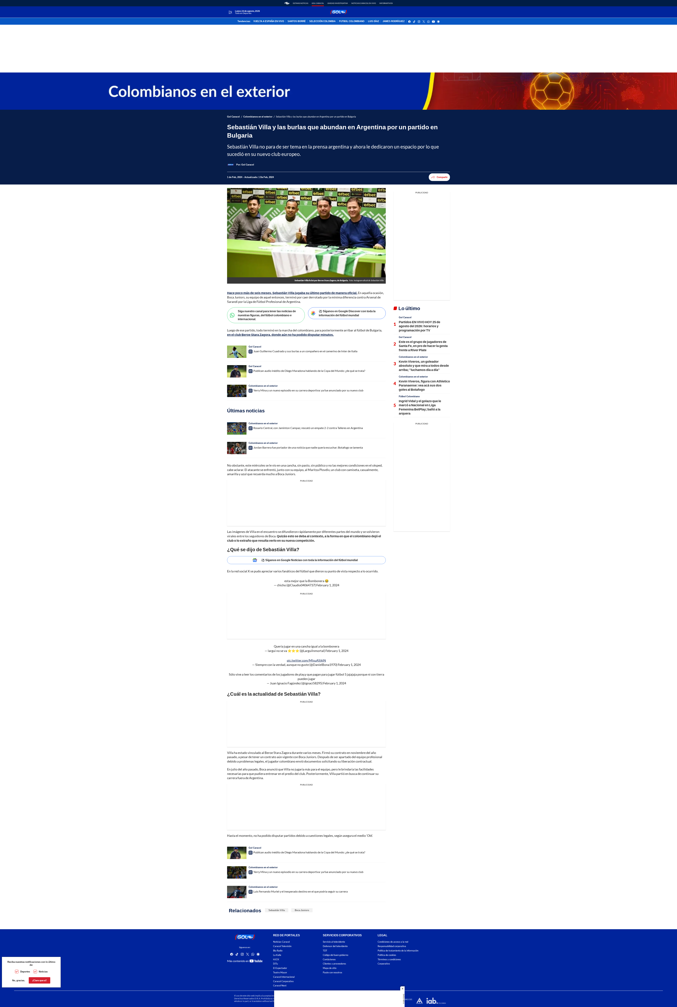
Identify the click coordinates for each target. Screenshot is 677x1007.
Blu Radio (277, 950)
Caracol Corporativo (283, 981)
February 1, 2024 (327, 585)
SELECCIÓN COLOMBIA (322, 21)
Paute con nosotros (332, 972)
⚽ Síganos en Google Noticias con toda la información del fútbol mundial (309, 560)
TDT (325, 950)
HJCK (276, 959)
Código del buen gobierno (335, 955)
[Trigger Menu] (230, 12)
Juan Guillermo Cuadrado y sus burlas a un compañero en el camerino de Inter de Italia (305, 351)
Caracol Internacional (284, 977)
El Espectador (280, 968)
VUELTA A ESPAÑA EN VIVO (268, 21)
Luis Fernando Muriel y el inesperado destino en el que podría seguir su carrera (300, 891)
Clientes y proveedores (334, 964)
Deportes (25, 971)
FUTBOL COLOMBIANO (351, 21)
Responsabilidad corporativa (392, 946)
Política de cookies (387, 955)
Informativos (386, 3)
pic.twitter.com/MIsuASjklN (306, 660)
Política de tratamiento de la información (398, 950)
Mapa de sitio (329, 968)
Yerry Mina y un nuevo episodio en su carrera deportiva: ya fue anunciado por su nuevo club (308, 390)
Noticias (43, 971)
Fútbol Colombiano (409, 396)
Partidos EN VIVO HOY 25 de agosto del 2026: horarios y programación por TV (419, 326)
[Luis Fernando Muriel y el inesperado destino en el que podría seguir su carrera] (236, 892)
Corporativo (384, 964)
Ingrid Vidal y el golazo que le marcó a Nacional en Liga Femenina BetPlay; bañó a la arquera (420, 407)
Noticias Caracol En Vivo (363, 3)
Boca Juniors (302, 910)
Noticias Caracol (281, 942)
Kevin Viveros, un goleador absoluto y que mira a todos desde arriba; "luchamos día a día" (424, 365)
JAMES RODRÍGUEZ (394, 21)
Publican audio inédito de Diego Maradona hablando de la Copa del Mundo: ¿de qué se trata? (309, 370)
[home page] (287, 3)
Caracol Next (279, 985)
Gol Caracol (318, 3)
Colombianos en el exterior (257, 117)
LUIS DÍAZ (373, 21)
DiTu (275, 964)
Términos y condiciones (389, 959)
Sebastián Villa (277, 910)
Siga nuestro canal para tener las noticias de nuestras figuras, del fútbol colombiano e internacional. (267, 315)
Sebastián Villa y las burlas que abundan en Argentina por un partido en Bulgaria (316, 117)
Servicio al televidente (334, 942)
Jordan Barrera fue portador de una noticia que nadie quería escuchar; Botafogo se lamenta (308, 447)
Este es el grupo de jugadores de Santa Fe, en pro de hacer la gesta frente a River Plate (423, 346)
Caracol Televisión (282, 946)
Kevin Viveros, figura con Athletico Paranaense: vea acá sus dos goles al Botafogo (424, 385)
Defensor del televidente (335, 946)
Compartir (442, 177)
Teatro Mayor (280, 972)
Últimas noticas (300, 3)
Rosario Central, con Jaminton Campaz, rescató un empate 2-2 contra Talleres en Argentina (308, 428)
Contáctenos (329, 959)
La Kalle (277, 955)
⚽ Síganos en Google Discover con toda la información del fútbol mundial (347, 313)
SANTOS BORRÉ (297, 21)
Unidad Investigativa (337, 3)
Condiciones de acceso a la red (393, 942)
